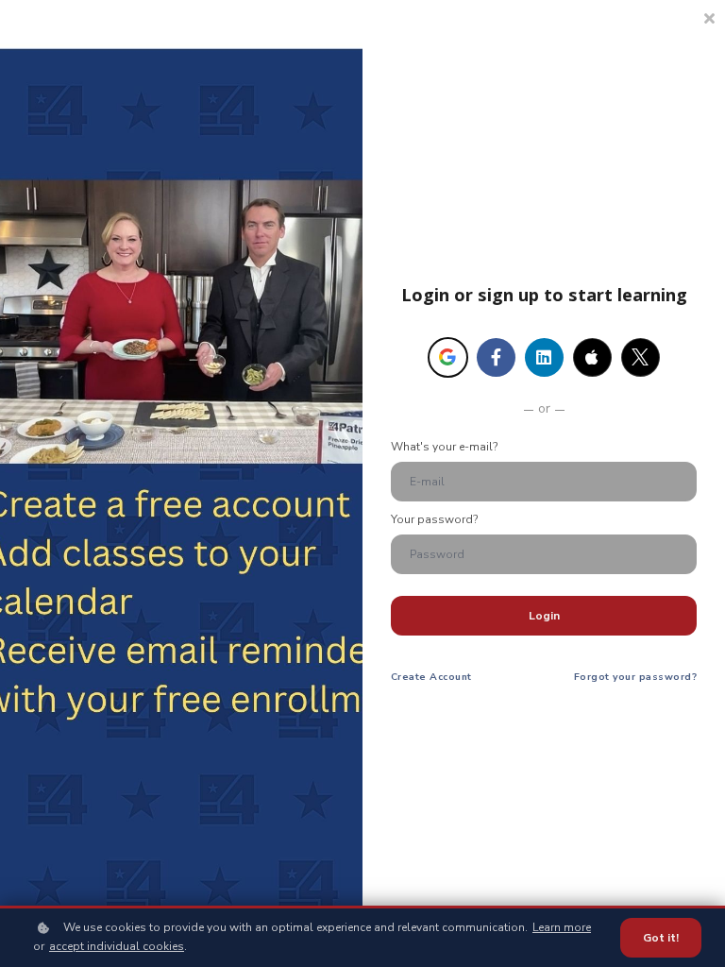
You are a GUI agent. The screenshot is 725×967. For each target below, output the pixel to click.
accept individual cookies (116, 946)
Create (431, 677)
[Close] (709, 16)
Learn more (561, 927)
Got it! (661, 937)
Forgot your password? (635, 677)
